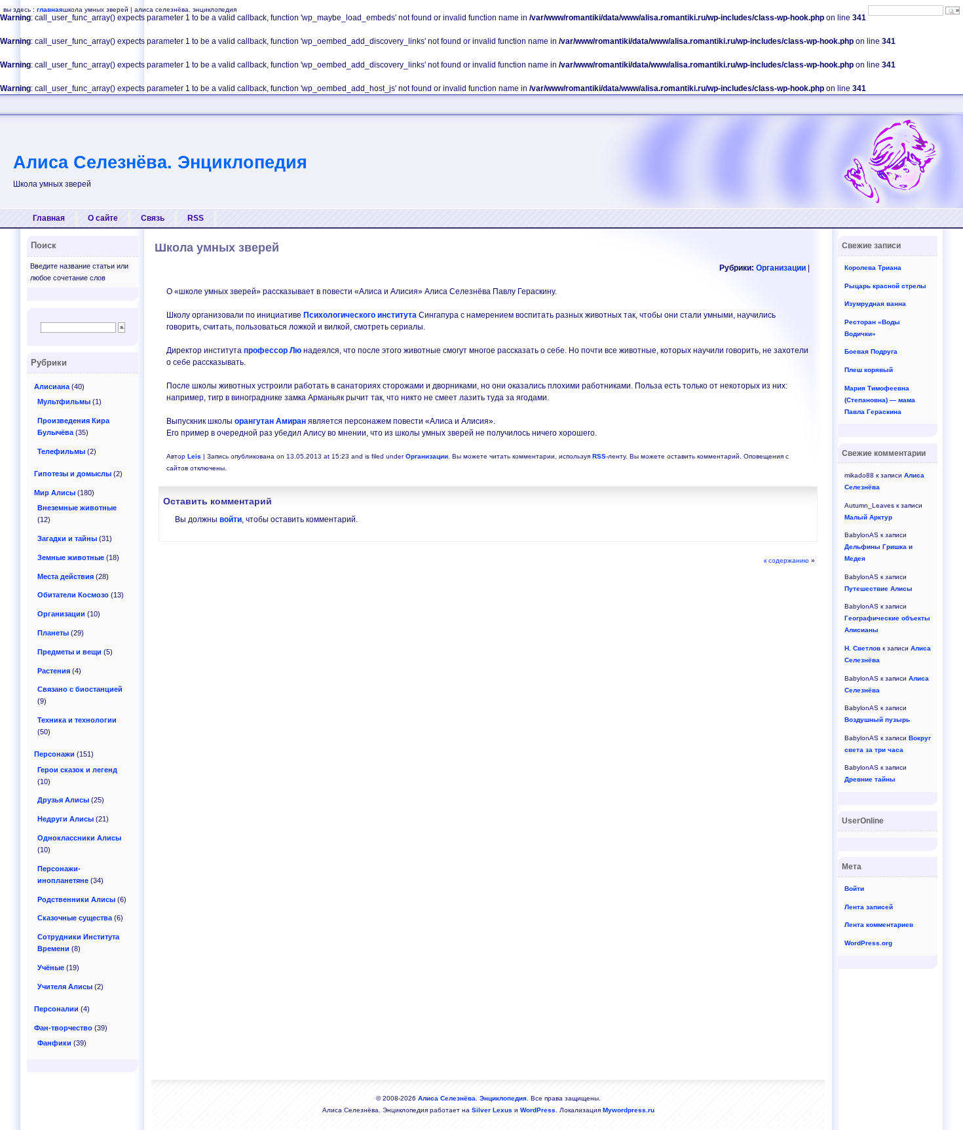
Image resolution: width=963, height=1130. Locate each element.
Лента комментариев (878, 924)
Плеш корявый (868, 369)
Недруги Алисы (65, 819)
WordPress (538, 1110)
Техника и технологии (77, 720)
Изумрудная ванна (875, 303)
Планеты (53, 633)
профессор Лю (272, 350)
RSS (195, 218)
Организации (781, 268)
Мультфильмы (63, 401)
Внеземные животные (77, 508)
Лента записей (868, 907)
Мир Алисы (54, 493)
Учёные (50, 967)
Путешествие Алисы (878, 588)
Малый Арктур (868, 517)
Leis (194, 456)
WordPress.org (868, 943)
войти (230, 519)
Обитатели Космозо (73, 595)
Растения (53, 671)
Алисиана (51, 386)
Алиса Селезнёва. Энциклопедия (160, 162)
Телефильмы (61, 451)
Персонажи (54, 754)
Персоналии (56, 1009)
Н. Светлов (862, 648)
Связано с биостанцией (80, 689)
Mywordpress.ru (628, 1110)
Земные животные (70, 557)
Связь (152, 218)
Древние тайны (870, 779)
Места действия (65, 576)
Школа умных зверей (217, 247)
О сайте (103, 218)
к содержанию (786, 560)
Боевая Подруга (870, 351)
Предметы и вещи (69, 652)
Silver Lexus (492, 1110)
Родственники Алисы (76, 899)
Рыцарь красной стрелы (885, 286)
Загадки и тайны (67, 538)
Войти (854, 888)
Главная (49, 218)
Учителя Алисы (64, 986)
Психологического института (360, 315)
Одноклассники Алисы (79, 838)
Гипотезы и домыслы (72, 474)
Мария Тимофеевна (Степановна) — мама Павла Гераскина (879, 400)
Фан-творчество (63, 1028)
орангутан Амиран (270, 421)
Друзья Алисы (63, 800)
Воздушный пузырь (877, 719)
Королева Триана (872, 267)
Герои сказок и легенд (77, 770)
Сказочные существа (74, 918)
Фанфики (54, 1043)
